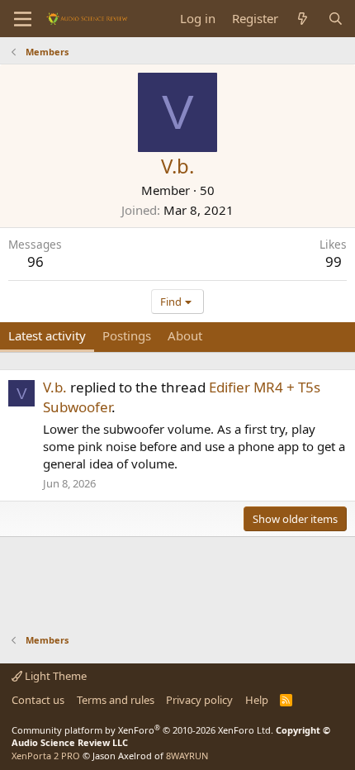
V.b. (55, 387)
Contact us (38, 699)
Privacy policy (199, 699)
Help (256, 699)
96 (35, 261)
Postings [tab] (126, 335)
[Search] (336, 18)
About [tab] (185, 335)
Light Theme (54, 675)
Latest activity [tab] (47, 335)
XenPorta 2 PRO (46, 755)
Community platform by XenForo (142, 730)
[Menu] (22, 19)
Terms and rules (115, 699)
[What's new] (302, 18)
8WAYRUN (187, 755)
